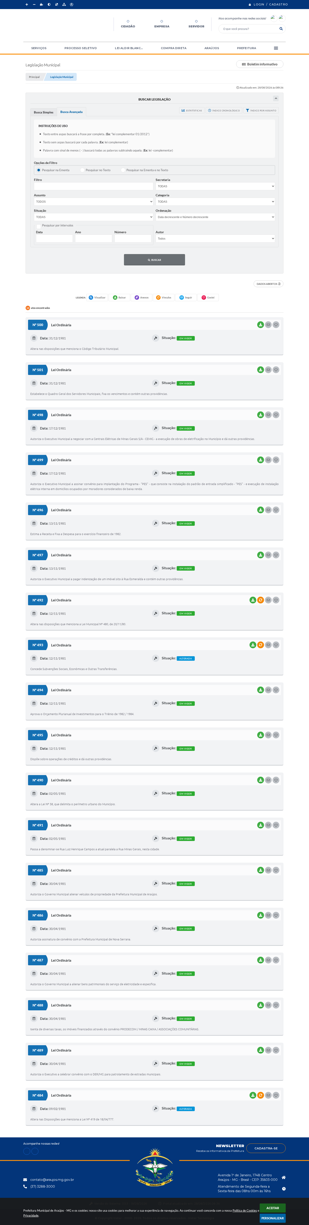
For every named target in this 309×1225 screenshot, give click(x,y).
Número (120, 232)
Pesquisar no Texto (98, 170)
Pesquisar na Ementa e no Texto (147, 170)
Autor (160, 232)
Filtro (38, 180)
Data (39, 232)
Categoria (162, 195)
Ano (78, 232)
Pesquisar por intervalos (57, 225)
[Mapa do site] (64, 4)
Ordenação (163, 210)
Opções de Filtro (45, 163)
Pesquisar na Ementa (55, 170)
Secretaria (163, 180)
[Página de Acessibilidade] (71, 4)
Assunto (39, 195)
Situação (40, 210)
